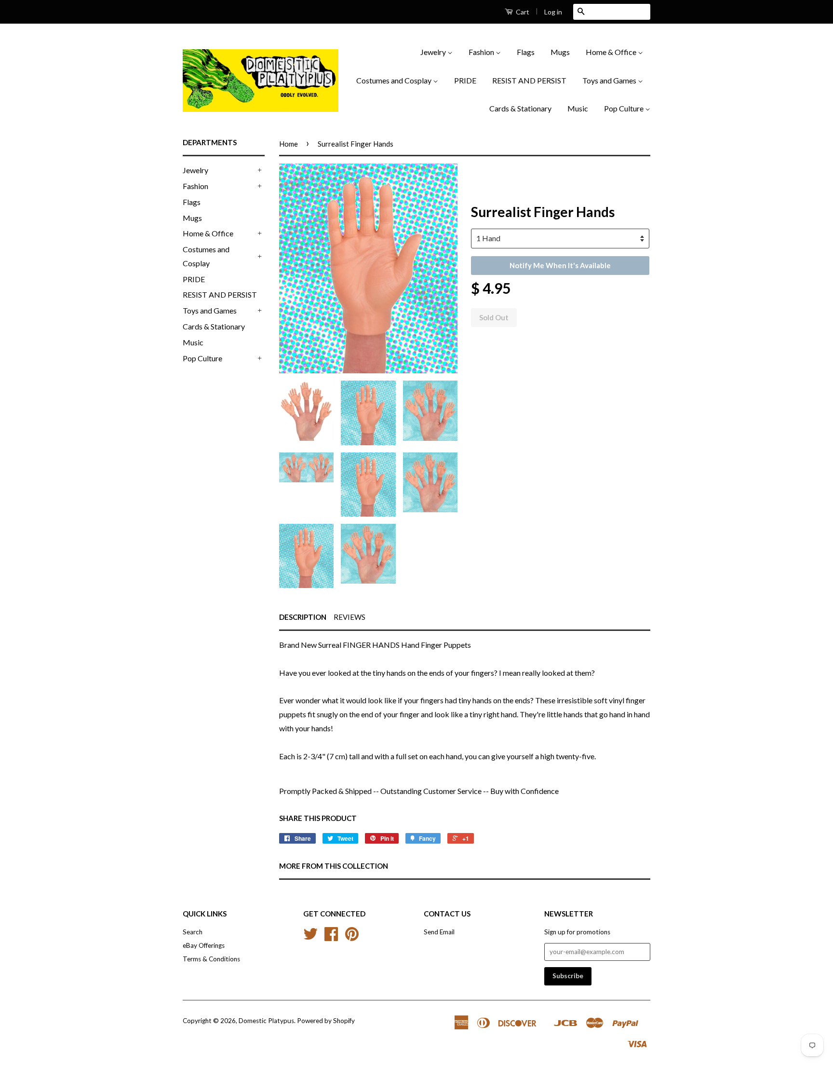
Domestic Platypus (266, 1021)
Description (302, 617)
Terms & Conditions (211, 959)
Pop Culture (624, 108)
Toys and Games (610, 80)
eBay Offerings (204, 945)
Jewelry (433, 51)
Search (192, 932)
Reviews (349, 617)
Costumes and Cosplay (394, 80)
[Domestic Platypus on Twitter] (310, 937)
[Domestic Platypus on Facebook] (331, 937)
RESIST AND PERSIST (529, 80)
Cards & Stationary (520, 108)
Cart (521, 12)
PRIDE (465, 80)
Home (288, 143)
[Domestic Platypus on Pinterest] (352, 937)
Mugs (560, 51)
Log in (553, 12)
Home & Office (612, 51)
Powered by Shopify (326, 1021)
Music (577, 108)
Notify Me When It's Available (560, 265)
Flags (526, 51)
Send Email (439, 932)
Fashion (482, 51)
